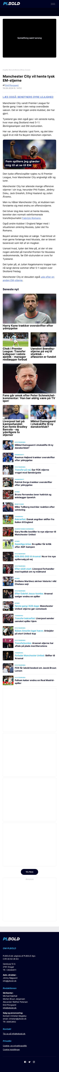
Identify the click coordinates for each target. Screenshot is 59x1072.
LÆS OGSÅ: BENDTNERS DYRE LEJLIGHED (28, 97)
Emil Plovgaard (12, 85)
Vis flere (29, 872)
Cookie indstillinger (11, 1049)
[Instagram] (34, 1062)
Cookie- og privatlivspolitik (15, 1046)
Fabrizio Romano (31, 218)
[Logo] (11, 4)
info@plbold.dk (9, 981)
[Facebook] (25, 1062)
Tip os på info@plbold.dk (14, 1034)
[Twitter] (29, 1062)
